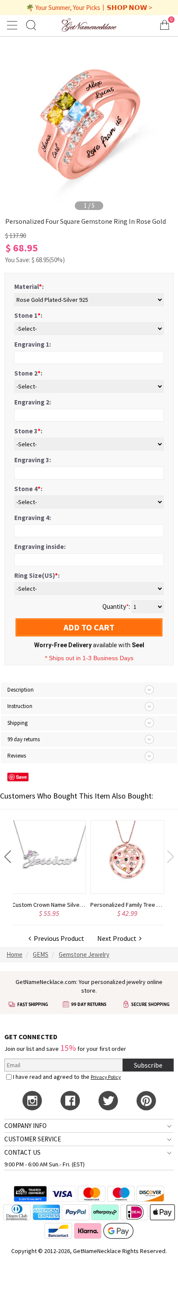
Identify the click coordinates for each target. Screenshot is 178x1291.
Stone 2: (28, 373)
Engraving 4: (32, 518)
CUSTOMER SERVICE (32, 1139)
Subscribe (148, 1065)
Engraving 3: (32, 460)
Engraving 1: (32, 344)
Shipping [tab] (17, 723)
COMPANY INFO (25, 1126)
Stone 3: (28, 431)
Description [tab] (20, 689)
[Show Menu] (13, 25)
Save (21, 777)
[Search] (31, 24)
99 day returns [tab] (23, 739)
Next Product (118, 938)
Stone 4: (28, 489)
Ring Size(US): (37, 575)
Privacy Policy (106, 1077)
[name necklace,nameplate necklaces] (89, 24)
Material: (29, 286)
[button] (7, 856)
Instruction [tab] (19, 706)
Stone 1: (28, 315)
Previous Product (57, 938)
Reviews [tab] (16, 755)
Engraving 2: (32, 402)
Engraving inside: (40, 546)
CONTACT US (22, 1152)
